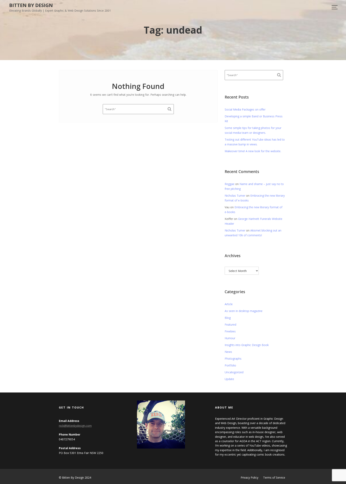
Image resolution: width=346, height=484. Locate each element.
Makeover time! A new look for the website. (253, 151)
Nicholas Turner (235, 195)
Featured (230, 324)
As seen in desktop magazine (244, 311)
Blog (228, 318)
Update (229, 379)
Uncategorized (234, 372)
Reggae (229, 184)
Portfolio (230, 365)
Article (229, 304)
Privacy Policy (249, 477)
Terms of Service (274, 477)
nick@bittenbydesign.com (75, 426)
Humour (230, 338)
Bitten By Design (31, 5)
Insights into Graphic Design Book (247, 345)
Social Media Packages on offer (245, 109)
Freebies (230, 331)
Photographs (233, 358)
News (228, 352)
